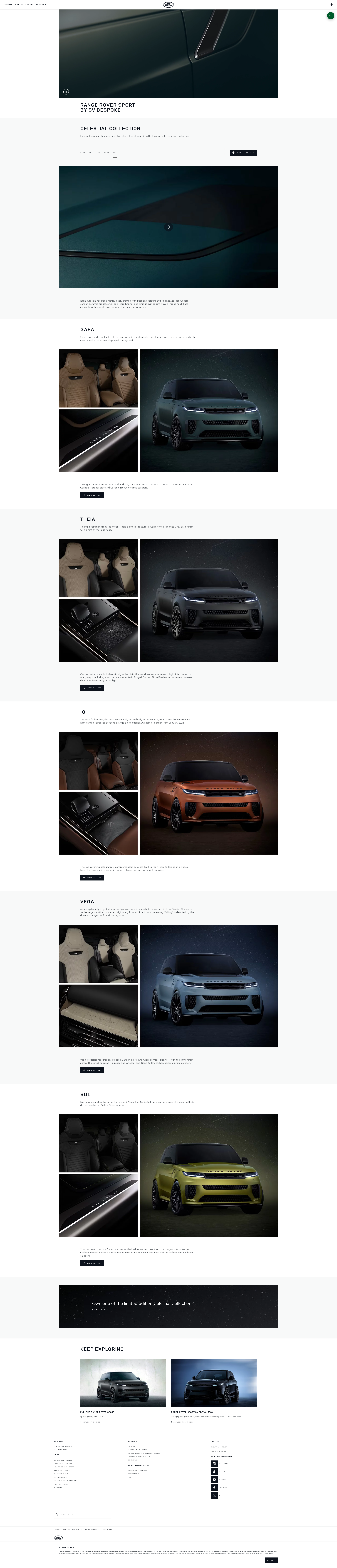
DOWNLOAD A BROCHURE (63, 1446)
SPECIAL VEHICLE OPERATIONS (65, 1481)
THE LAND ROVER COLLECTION (139, 1456)
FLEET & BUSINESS (61, 1484)
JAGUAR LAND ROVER (219, 1447)
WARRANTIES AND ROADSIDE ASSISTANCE (144, 1453)
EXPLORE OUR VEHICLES (63, 1460)
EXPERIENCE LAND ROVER (137, 1470)
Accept (271, 1560)
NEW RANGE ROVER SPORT (64, 1467)
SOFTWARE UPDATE (61, 1450)
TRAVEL (130, 1477)
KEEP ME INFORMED (218, 1451)
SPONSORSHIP (133, 1474)
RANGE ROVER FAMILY (62, 1470)
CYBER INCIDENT (107, 1529)
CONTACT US (132, 1460)
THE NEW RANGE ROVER (63, 1463)
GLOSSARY (58, 1487)
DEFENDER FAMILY (61, 1477)
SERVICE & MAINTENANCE (137, 1450)
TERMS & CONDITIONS (62, 1529)
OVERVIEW (132, 1446)
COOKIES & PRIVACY (91, 1529)
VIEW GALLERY (94, 495)
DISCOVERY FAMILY (61, 1474)
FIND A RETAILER (245, 153)
